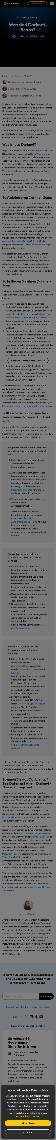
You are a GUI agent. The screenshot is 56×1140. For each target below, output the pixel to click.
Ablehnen (28, 1132)
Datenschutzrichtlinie (27, 1116)
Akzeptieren (28, 1123)
